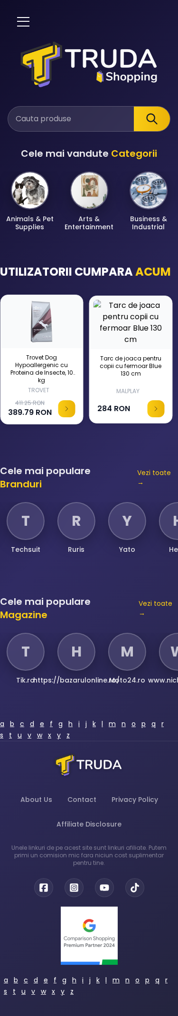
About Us (36, 799)
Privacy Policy (135, 799)
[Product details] (66, 408)
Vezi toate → (154, 477)
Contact (81, 799)
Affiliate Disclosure (89, 824)
